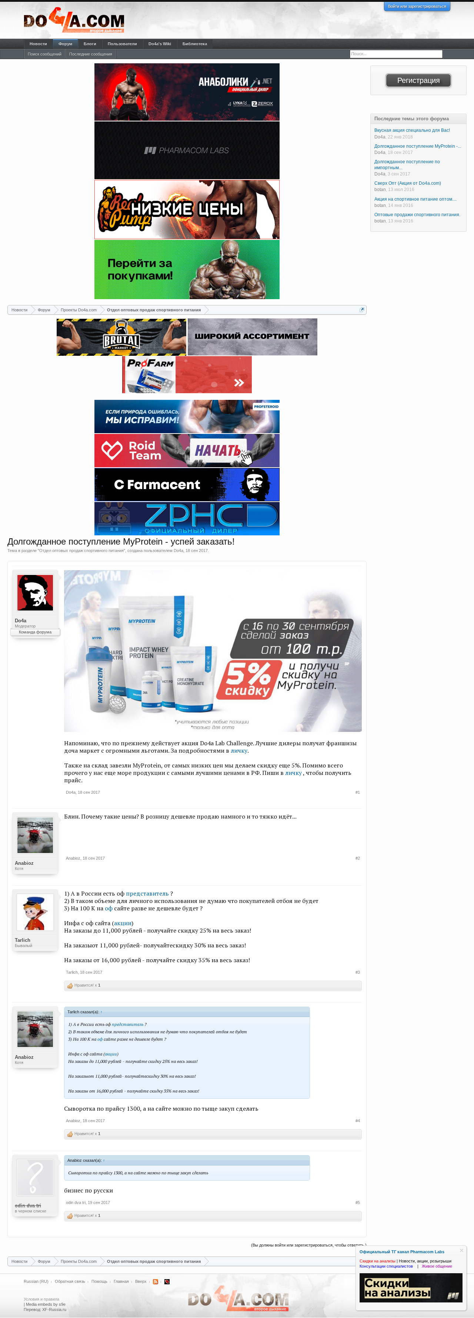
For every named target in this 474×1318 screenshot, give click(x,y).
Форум (65, 43)
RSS (155, 1281)
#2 (358, 858)
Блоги (90, 43)
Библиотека (195, 43)
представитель (147, 893)
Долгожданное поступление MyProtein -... (417, 146)
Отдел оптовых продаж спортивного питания (81, 550)
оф (109, 908)
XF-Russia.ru (54, 1309)
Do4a (178, 550)
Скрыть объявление (461, 1250)
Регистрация (418, 80)
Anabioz (24, 863)
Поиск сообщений (44, 54)
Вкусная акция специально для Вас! (412, 130)
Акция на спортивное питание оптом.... (415, 199)
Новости (38, 43)
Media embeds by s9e (46, 1304)
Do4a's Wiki (159, 43)
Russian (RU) (36, 1281)
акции (122, 923)
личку (239, 750)
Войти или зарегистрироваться (417, 6)
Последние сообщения (90, 54)
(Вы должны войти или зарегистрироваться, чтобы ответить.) (309, 1245)
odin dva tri (76, 1202)
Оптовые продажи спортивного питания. (417, 214)
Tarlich (22, 940)
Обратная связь (70, 1281)
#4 (358, 1120)
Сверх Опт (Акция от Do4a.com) (407, 183)
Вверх (141, 1281)
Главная (121, 1281)
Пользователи (122, 43)
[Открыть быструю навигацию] (362, 309)
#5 (358, 1202)
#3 (358, 972)
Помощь (99, 1281)
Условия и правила (41, 1299)
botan (380, 189)
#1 (358, 792)
